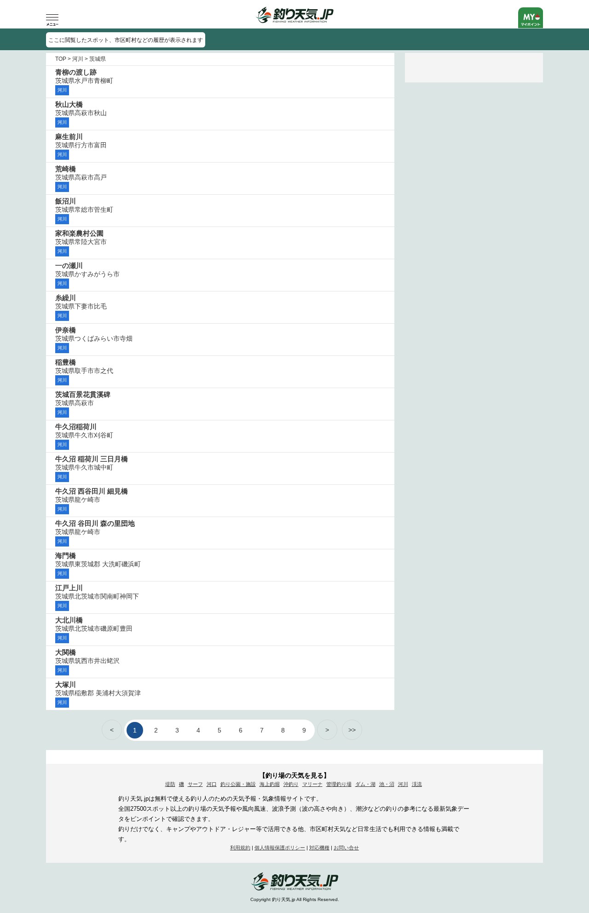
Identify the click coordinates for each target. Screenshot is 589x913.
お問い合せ (346, 847)
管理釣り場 (339, 784)
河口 (212, 784)
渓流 (417, 784)
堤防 (170, 784)
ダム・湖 (365, 784)
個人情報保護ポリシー (279, 847)
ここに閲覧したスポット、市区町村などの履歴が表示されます (125, 40)
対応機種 (319, 847)
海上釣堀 (270, 784)
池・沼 (386, 784)
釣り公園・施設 (238, 784)
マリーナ (312, 784)
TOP (60, 59)
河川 (77, 59)
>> (352, 729)
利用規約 (240, 847)
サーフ (195, 784)
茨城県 (97, 59)
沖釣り (291, 784)
